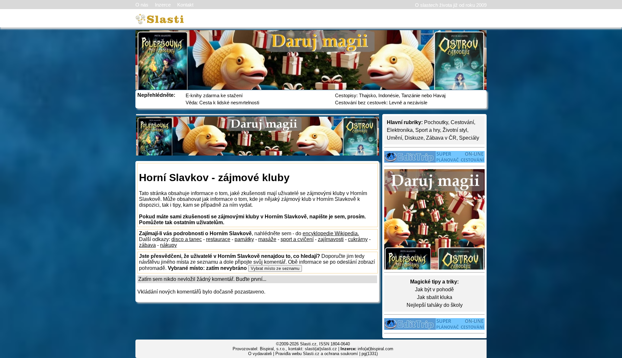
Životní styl (455, 130)
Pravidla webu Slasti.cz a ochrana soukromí (316, 353)
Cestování (462, 122)
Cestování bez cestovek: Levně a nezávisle (381, 102)
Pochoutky (436, 122)
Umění (394, 138)
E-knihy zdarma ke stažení (214, 95)
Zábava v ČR (441, 138)
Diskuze (414, 138)
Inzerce (163, 4)
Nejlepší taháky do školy (435, 305)
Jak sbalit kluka (434, 297)
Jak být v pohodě (434, 289)
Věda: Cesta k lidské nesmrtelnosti (222, 102)
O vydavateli (260, 353)
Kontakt (185, 4)
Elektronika (400, 130)
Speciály (469, 138)
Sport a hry (427, 130)
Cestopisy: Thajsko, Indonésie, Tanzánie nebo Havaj (390, 95)
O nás (141, 4)
